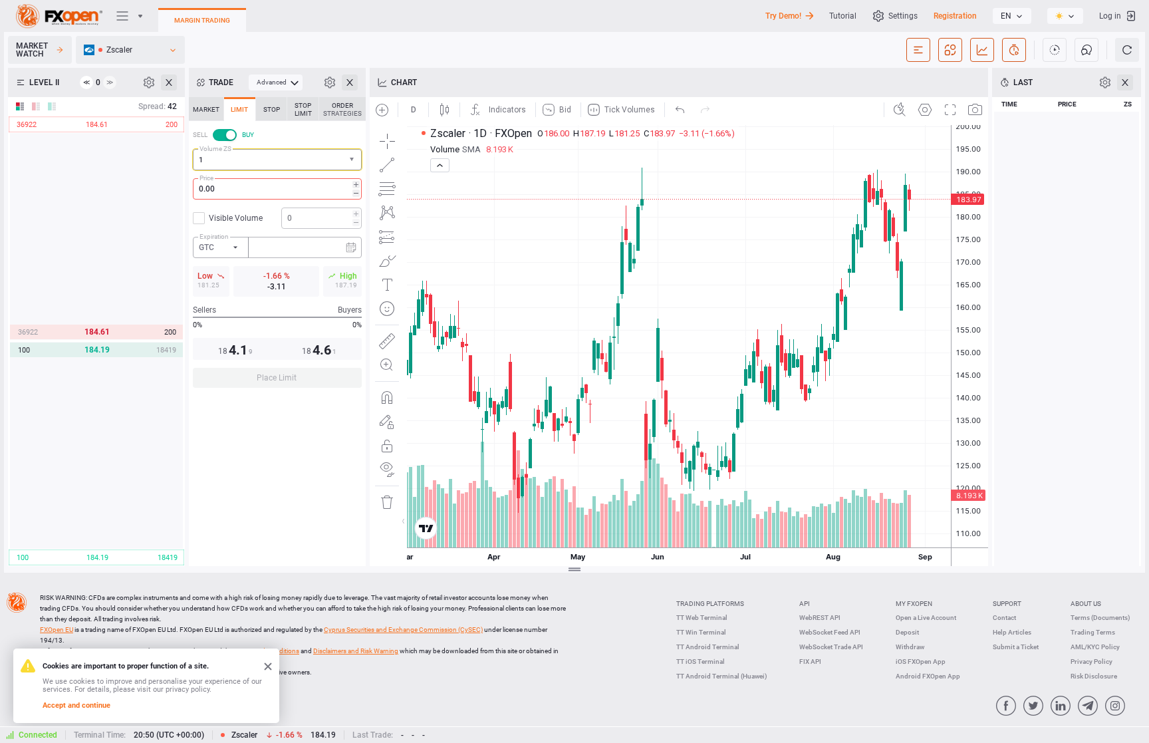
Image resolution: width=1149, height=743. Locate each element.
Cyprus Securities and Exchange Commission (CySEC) (403, 629)
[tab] (206, 109)
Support (1007, 603)
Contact (1004, 617)
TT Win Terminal (701, 632)
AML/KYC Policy (1095, 647)
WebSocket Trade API (831, 647)
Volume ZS (215, 148)
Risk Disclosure (1094, 676)
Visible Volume (236, 218)
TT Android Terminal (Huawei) (721, 676)
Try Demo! (783, 16)
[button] (353, 160)
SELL (200, 134)
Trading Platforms (710, 603)
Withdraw (910, 647)
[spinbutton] (277, 189)
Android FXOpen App (928, 676)
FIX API (810, 661)
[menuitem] (276, 82)
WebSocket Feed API (829, 632)
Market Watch (32, 50)
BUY (248, 134)
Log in (1110, 16)
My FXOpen (914, 603)
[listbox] (1012, 16)
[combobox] (277, 159)
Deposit (907, 632)
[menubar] (276, 82)
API (804, 603)
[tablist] (277, 246)
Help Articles (1012, 632)
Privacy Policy (1091, 661)
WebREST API (819, 617)
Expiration (214, 236)
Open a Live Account (926, 617)
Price (206, 178)
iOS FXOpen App (921, 661)
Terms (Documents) (1100, 617)
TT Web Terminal (701, 617)
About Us (1086, 603)
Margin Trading (202, 20)
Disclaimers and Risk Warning (355, 651)
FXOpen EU (56, 629)
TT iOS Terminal (700, 661)
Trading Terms (1093, 632)
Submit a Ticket (1016, 647)
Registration (955, 16)
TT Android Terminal (707, 647)
